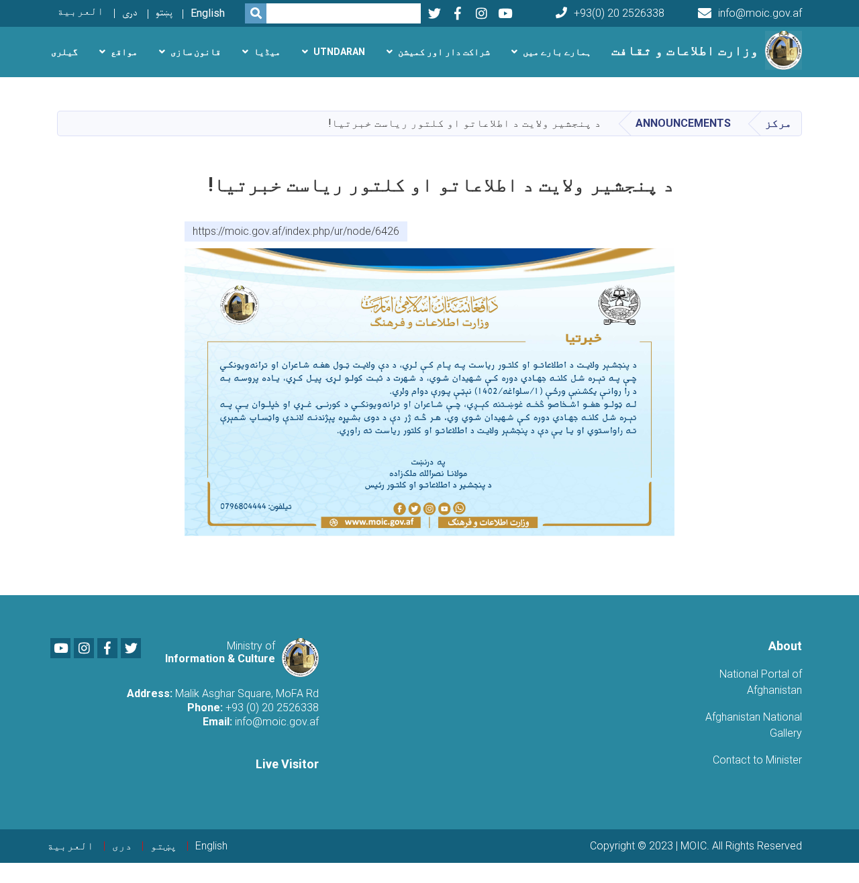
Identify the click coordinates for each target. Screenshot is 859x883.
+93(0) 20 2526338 (619, 13)
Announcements (683, 123)
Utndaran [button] (339, 51)
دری (130, 13)
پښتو (164, 13)
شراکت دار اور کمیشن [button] (444, 51)
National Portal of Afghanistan (760, 682)
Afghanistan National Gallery (753, 725)
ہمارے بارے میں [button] (557, 51)
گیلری (64, 51)
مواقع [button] (124, 51)
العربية (80, 11)
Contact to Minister (757, 760)
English (208, 13)
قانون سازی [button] (195, 51)
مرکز (778, 123)
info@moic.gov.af (760, 13)
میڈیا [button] (267, 51)
